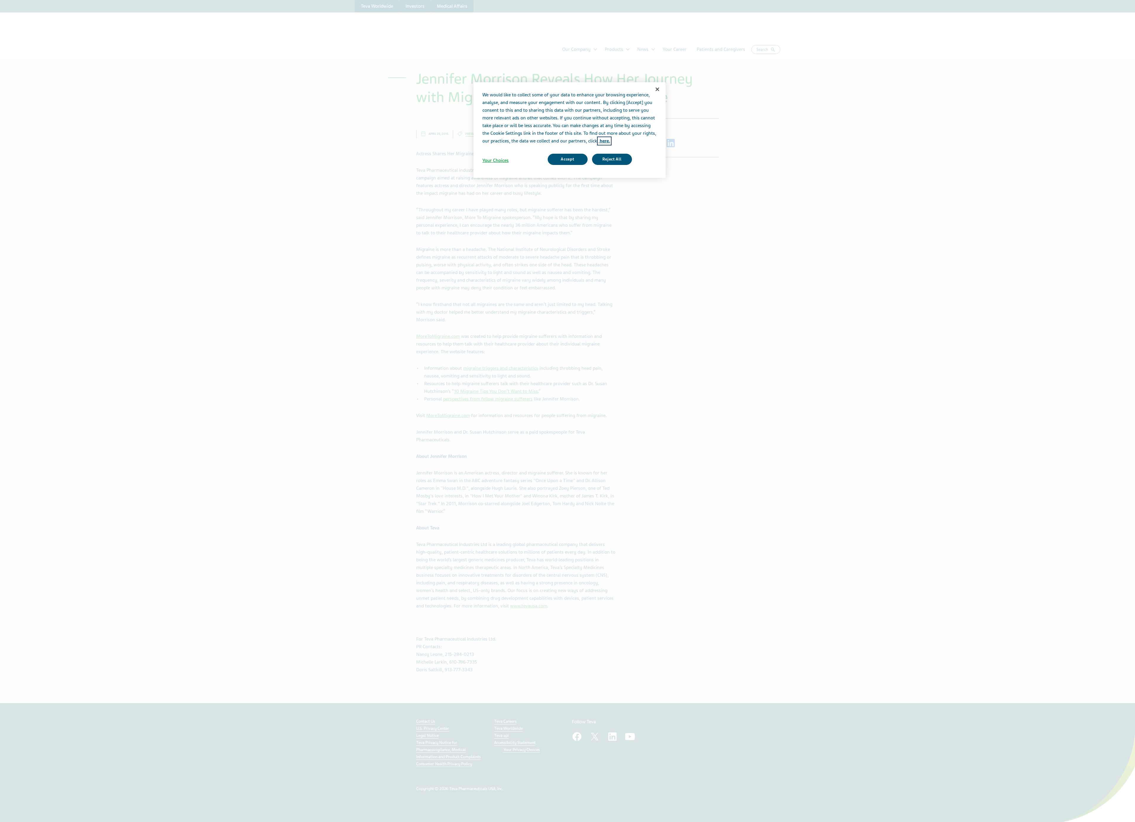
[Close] (657, 89)
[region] (570, 130)
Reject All (612, 159)
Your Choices (495, 160)
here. (604, 141)
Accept (567, 159)
